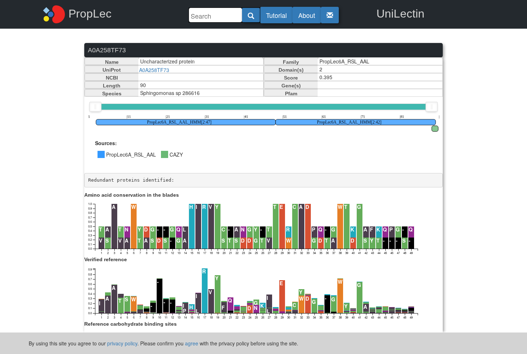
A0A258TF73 (154, 69)
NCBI (112, 77)
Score (291, 77)
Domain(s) (291, 69)
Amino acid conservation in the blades (131, 195)
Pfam (291, 93)
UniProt (112, 69)
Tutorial (276, 15)
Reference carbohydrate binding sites (130, 324)
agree (191, 343)
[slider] (95, 107)
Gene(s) (291, 85)
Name (112, 61)
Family (291, 61)
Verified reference (105, 259)
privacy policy (122, 343)
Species (112, 93)
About (306, 15)
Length (111, 85)
